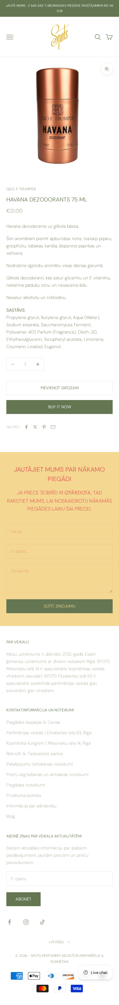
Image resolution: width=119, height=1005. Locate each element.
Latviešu (56, 942)
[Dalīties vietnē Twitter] (35, 426)
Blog (10, 816)
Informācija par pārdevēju (31, 806)
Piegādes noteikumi (25, 785)
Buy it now (59, 407)
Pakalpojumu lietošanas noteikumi (39, 764)
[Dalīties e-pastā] (53, 426)
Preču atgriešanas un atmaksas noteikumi (47, 774)
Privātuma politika (23, 795)
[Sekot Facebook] (9, 922)
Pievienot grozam (60, 388)
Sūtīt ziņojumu (59, 606)
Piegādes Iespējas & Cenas (33, 722)
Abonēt (23, 899)
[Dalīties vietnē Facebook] (26, 426)
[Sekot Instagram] (26, 922)
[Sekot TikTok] (42, 922)
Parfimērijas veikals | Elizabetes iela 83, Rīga (48, 732)
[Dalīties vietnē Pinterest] (44, 426)
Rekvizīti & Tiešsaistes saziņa (34, 753)
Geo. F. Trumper (21, 189)
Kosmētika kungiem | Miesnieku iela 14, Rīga (48, 743)
